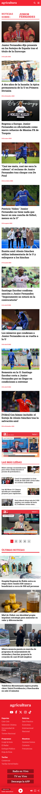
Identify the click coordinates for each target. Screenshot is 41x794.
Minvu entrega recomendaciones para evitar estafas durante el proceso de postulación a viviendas (14, 470)
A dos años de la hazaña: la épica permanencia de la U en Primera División (20, 87)
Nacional (26, 731)
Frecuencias (27, 748)
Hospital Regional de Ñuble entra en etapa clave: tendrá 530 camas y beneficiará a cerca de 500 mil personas (20, 583)
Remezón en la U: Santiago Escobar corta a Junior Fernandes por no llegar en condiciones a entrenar (17, 377)
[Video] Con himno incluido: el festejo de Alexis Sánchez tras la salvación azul (20, 418)
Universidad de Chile (8, 729)
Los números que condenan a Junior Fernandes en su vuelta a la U (20, 336)
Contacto (26, 745)
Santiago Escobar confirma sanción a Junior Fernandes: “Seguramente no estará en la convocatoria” (18, 295)
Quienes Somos (28, 742)
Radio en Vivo (20, 771)
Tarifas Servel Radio (10, 764)
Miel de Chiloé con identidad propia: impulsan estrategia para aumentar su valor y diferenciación (20, 617)
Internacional (27, 728)
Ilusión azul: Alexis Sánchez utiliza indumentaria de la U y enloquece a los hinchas (19, 254)
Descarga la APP (20, 781)
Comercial (6, 760)
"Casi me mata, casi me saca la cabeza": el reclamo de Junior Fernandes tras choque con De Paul (19, 171)
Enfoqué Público (8, 748)
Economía (26, 725)
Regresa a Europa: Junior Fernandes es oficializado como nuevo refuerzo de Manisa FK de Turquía (20, 128)
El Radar (5, 745)
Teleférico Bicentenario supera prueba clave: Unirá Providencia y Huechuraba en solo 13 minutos (20, 688)
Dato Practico (27, 721)
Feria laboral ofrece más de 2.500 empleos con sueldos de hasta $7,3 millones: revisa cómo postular (27, 502)
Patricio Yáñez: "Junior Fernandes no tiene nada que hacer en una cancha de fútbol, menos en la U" (19, 213)
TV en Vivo (20, 776)
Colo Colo (5, 721)
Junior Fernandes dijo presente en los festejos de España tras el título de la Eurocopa (20, 48)
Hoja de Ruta (7, 752)
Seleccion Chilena (9, 725)
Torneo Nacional (8, 733)
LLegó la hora (7, 742)
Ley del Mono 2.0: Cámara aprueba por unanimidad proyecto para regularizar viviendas (11, 491)
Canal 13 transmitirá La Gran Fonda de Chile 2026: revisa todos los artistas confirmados (27, 480)
